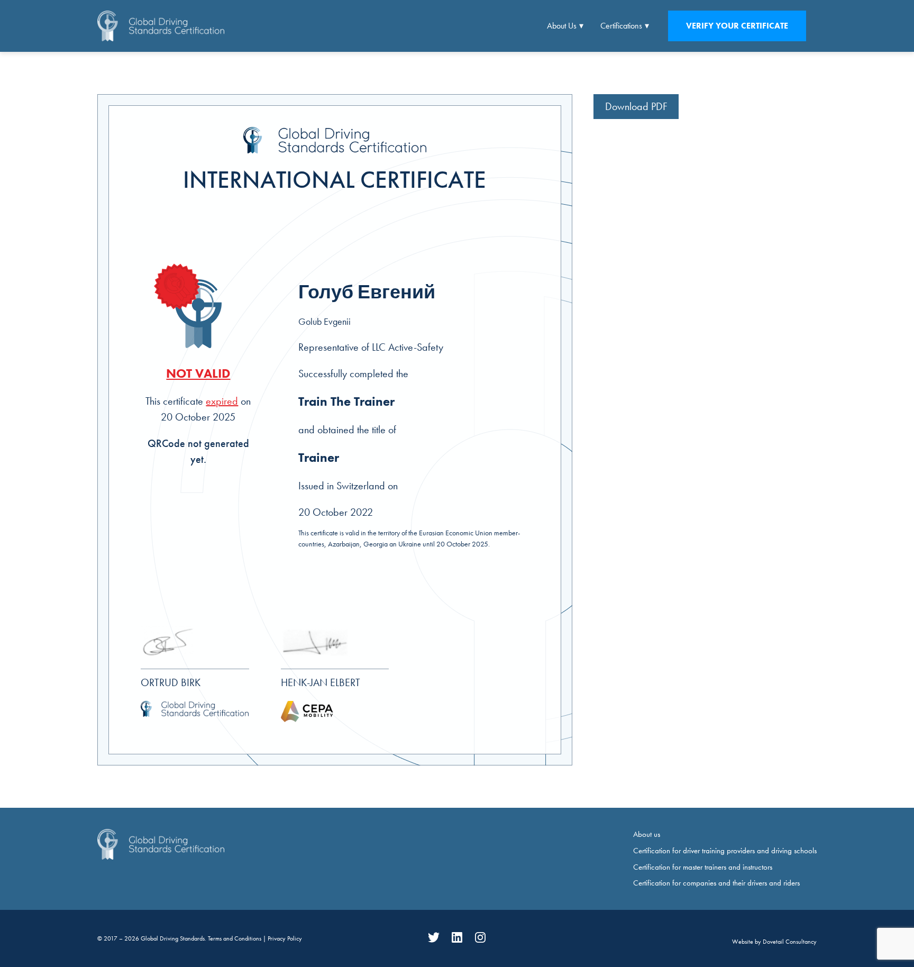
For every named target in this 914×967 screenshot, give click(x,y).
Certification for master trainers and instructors (702, 867)
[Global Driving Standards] (160, 26)
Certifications (621, 25)
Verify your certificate (737, 25)
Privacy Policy (285, 938)
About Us (562, 25)
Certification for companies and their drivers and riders (716, 883)
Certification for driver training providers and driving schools (725, 850)
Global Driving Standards (173, 938)
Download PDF (636, 106)
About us (646, 834)
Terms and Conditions (235, 938)
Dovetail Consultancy (790, 941)
